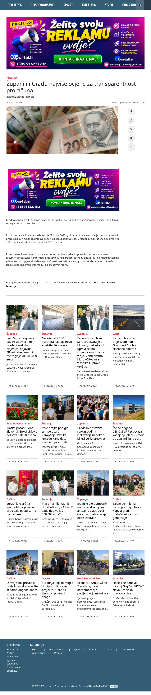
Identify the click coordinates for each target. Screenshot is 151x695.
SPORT (68, 4)
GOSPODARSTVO (42, 4)
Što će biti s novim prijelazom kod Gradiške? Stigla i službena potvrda (125, 343)
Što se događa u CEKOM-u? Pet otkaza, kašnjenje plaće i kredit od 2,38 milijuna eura (128, 433)
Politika (36, 649)
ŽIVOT (109, 4)
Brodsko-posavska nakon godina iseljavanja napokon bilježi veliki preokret (91, 433)
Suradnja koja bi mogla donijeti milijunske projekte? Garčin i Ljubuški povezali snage (57, 590)
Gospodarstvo (57, 649)
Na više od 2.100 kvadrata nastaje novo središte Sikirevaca (57, 341)
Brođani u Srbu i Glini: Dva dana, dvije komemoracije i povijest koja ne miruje (92, 588)
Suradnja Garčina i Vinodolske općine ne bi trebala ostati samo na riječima (21, 509)
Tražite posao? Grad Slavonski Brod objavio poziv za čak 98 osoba (21, 431)
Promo (58, 653)
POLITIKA (15, 4)
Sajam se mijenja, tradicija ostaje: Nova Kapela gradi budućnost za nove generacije (127, 511)
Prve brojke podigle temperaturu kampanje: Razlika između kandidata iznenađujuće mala (55, 435)
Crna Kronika (128, 649)
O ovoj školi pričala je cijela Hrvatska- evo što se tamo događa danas (22, 586)
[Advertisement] (134, 212)
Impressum (12, 649)
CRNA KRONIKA (133, 4)
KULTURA (89, 4)
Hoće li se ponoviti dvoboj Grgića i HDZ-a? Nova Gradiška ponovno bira (128, 588)
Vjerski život (38, 653)
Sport (77, 649)
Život (109, 649)
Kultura (93, 649)
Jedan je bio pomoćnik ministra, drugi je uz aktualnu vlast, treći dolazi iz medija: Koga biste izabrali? (92, 511)
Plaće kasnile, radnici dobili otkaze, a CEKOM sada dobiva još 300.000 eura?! (57, 509)
